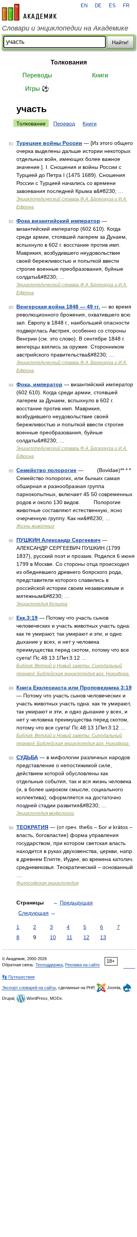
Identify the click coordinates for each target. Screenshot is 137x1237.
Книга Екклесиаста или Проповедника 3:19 (74, 687)
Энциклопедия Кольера (41, 604)
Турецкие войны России (49, 143)
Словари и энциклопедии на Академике (65, 28)
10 (53, 937)
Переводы (37, 75)
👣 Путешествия (18, 977)
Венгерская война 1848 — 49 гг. (58, 307)
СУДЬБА (27, 757)
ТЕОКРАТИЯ (32, 827)
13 (103, 937)
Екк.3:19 (27, 618)
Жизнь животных (35, 526)
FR (126, 5)
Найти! (120, 42)
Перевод (64, 123)
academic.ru (29, 12)
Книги (100, 75)
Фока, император (39, 384)
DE (98, 5)
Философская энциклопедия (47, 883)
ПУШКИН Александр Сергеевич (58, 540)
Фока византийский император (58, 221)
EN (84, 5)
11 (69, 937)
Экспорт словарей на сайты (29, 987)
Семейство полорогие (46, 470)
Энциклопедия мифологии (45, 813)
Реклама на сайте (82, 964)
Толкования (69, 62)
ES (112, 5)
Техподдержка (49, 964)
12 (86, 937)
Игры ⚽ (37, 88)
